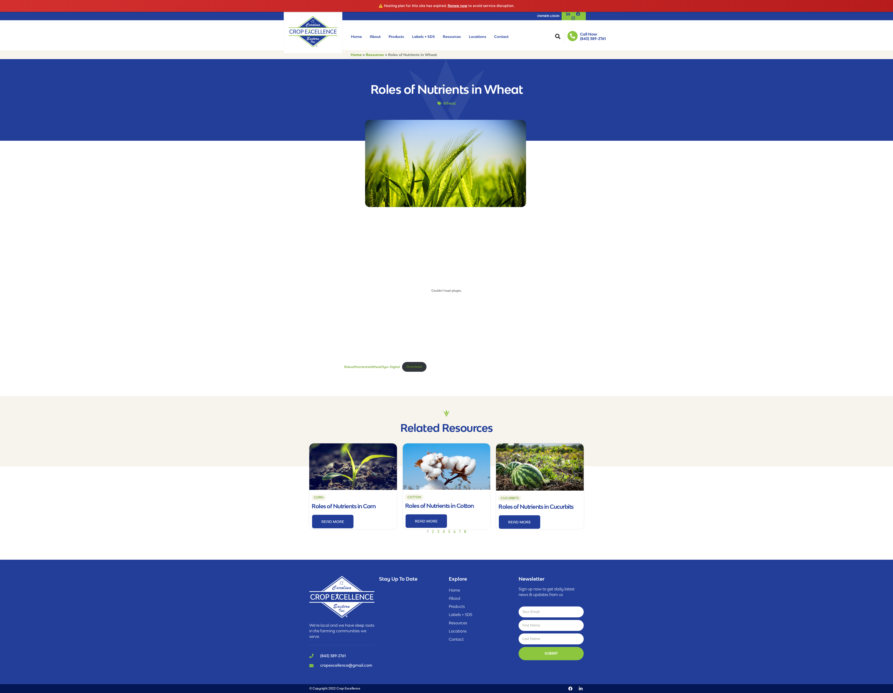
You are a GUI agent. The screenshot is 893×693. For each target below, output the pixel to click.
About (375, 36)
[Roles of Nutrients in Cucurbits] (540, 466)
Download (414, 366)
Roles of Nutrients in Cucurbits (535, 506)
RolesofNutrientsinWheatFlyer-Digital (372, 366)
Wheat (449, 103)
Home (356, 36)
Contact (501, 36)
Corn (318, 497)
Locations (477, 36)
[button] (558, 36)
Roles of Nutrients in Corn (344, 506)
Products (396, 36)
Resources (452, 36)
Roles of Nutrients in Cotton (439, 505)
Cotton (414, 497)
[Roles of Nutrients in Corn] (353, 466)
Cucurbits (510, 498)
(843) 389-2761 (593, 38)
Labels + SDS (423, 36)
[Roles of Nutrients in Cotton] (446, 466)
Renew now (457, 5)
